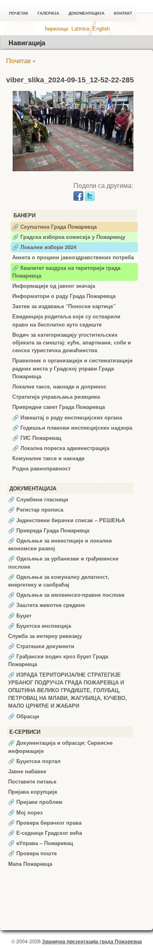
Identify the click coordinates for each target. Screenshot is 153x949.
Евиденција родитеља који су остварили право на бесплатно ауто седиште (66, 320)
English (101, 28)
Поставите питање (32, 781)
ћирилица (56, 28)
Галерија (48, 13)
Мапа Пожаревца (30, 863)
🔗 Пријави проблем (35, 802)
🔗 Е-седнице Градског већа (45, 832)
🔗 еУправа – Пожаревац (40, 843)
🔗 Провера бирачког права (45, 822)
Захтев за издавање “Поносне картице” (63, 306)
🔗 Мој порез (25, 812)
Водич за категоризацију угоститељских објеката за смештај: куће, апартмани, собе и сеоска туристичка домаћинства (71, 342)
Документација (86, 13)
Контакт (123, 13)
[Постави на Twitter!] (90, 195)
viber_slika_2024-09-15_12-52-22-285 (70, 80)
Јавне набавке (27, 771)
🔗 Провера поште (32, 853)
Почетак (18, 13)
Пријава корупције (32, 791)
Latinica (80, 28)
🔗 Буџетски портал (34, 761)
